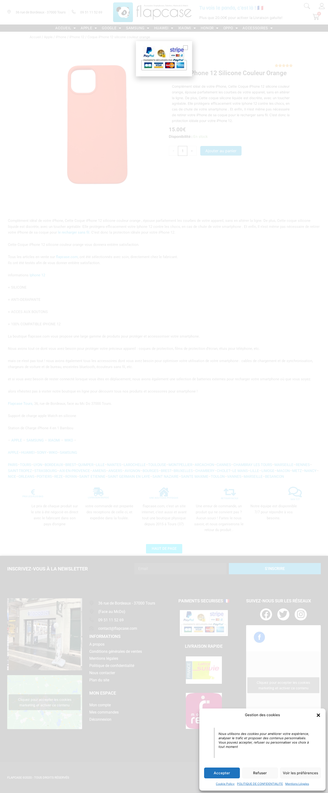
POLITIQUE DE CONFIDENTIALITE (260, 784)
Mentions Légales (297, 784)
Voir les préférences (300, 773)
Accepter (222, 773)
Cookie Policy (225, 784)
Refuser (260, 773)
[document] (164, 396)
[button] (318, 715)
